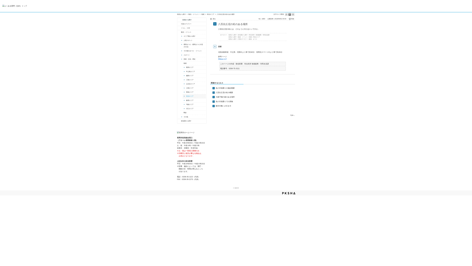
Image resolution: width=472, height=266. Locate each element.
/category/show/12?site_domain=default (179, 28)
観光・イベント (193, 14)
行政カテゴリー (186, 24)
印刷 (292, 19)
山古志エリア (190, 84)
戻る (214, 19)
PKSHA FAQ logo (288, 193)
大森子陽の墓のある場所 (225, 97)
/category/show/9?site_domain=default (179, 121)
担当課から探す (186, 121)
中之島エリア (190, 71)
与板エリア (189, 104)
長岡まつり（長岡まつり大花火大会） (193, 46)
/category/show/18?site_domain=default (179, 32)
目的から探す (181, 14)
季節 (185, 113)
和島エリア (189, 92)
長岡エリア (189, 67)
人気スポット (188, 40)
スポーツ (187, 55)
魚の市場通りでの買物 (224, 101)
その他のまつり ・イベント (193, 51)
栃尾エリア (189, 100)
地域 (202, 14)
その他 (186, 117)
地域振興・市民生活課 (262, 35)
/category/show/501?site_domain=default (182, 113)
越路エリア (189, 75)
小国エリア (189, 88)
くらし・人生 (185, 28)
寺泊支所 (251, 35)
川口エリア (189, 108)
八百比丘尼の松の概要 (224, 92)
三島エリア (189, 80)
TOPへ (292, 115)
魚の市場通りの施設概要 (225, 88)
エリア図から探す (189, 36)
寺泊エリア (210, 14)
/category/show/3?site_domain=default (179, 24)
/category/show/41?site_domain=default (182, 63)
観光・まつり (253, 39)
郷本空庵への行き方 (223, 106)
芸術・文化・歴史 (189, 59)
